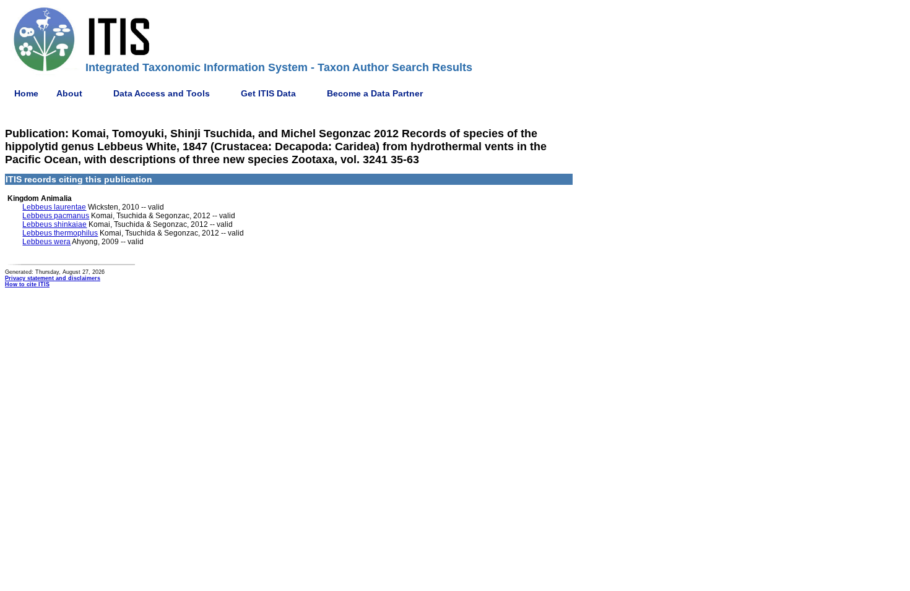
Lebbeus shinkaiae (54, 224)
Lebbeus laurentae (54, 207)
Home (26, 93)
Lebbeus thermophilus (60, 233)
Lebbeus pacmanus (55, 215)
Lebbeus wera (46, 241)
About (69, 93)
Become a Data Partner (375, 93)
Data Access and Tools (161, 93)
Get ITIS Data (268, 93)
